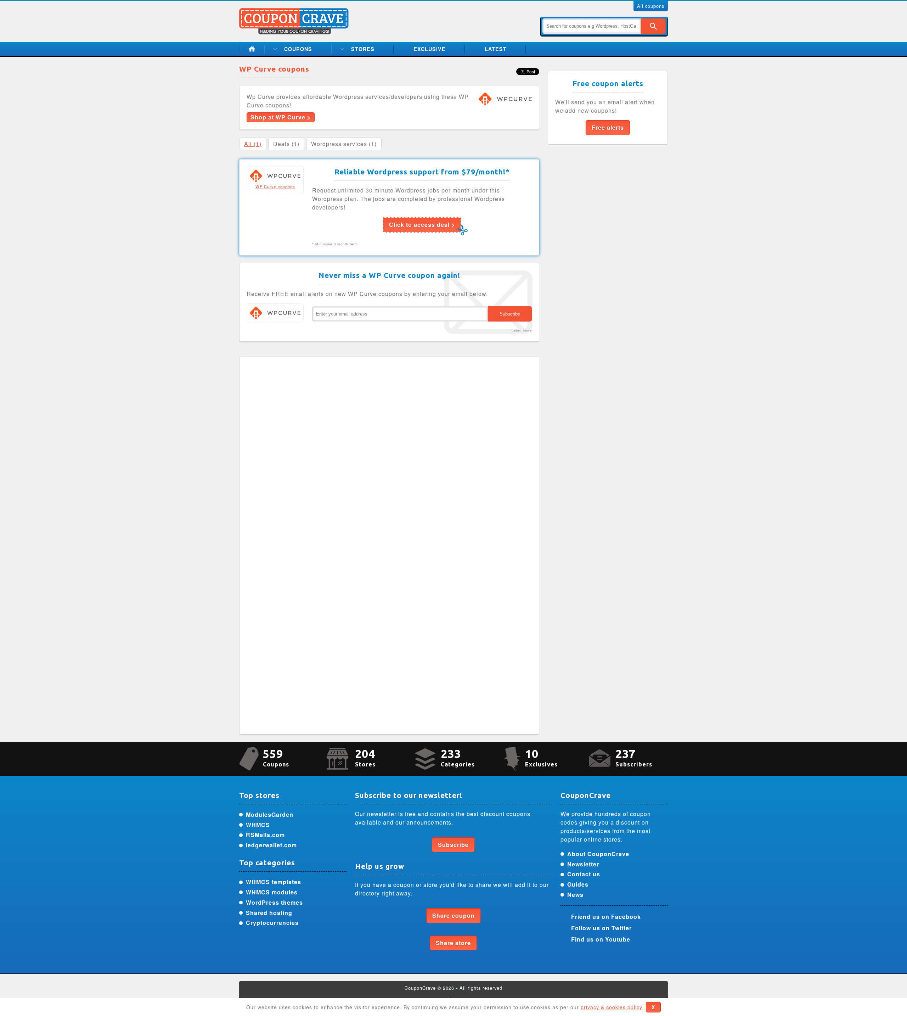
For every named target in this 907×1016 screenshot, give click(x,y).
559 (276, 757)
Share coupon (453, 915)
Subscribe (453, 845)
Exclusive (429, 48)
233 (458, 757)
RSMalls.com (265, 835)
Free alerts (608, 127)
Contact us (583, 874)
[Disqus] (389, 452)
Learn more (522, 330)
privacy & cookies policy (611, 1007)
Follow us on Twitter (601, 928)
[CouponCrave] (294, 12)
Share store (453, 943)
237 (633, 757)
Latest (496, 48)
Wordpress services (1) (344, 144)
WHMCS (258, 825)
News (575, 895)
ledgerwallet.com (271, 845)
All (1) (252, 144)
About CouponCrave (598, 854)
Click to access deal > (422, 224)
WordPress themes (274, 902)
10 (541, 757)
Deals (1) (286, 144)
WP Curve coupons (275, 186)
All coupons (650, 5)
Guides (577, 884)
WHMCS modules (272, 892)
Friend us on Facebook (606, 916)
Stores (362, 48)
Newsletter (583, 864)
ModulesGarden (269, 814)
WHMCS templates (273, 882)
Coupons (298, 48)
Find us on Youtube (600, 939)
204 (365, 757)
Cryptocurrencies (272, 923)
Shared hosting (269, 913)
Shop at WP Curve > (280, 117)
